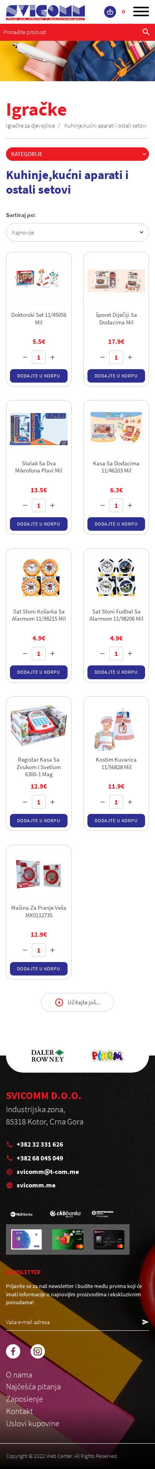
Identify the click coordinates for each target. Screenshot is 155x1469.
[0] (110, 12)
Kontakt (19, 1411)
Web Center (59, 1456)
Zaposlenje (24, 1399)
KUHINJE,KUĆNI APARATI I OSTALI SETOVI (105, 125)
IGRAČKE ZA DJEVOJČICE (30, 125)
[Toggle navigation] (141, 12)
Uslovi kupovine (32, 1423)
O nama (19, 1375)
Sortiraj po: (21, 215)
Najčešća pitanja (33, 1386)
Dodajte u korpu (38, 376)
